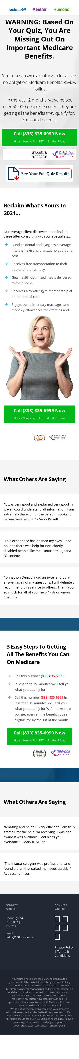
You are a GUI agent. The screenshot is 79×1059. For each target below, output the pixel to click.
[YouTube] (65, 928)
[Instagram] (57, 928)
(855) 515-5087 (14, 920)
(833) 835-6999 (52, 676)
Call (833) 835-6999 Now (39, 134)
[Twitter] (65, 919)
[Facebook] (57, 919)
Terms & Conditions (62, 953)
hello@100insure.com (20, 937)
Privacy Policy (64, 947)
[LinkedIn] (57, 937)
